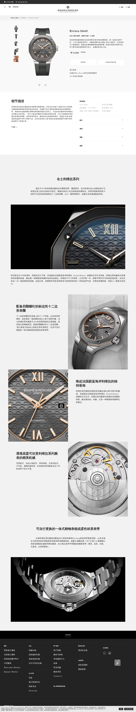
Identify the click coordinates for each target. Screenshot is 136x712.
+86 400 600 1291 (22, 2)
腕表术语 (57, 672)
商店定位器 (83, 650)
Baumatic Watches (11, 672)
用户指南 (57, 650)
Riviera (23, 18)
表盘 (81, 137)
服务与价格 (58, 654)
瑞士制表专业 (34, 682)
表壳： (82, 128)
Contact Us (57, 676)
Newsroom (33, 691)
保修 (55, 663)
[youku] (104, 653)
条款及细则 (83, 665)
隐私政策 (82, 669)
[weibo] (109, 653)
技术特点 (82, 101)
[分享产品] (39, 85)
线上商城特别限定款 (59, 686)
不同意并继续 (128, 709)
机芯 (81, 120)
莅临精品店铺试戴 (111, 62)
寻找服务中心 (59, 659)
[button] (5, 7)
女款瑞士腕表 (9, 654)
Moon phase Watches (12, 667)
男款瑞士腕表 (15, 18)
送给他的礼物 (34, 659)
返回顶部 (68, 635)
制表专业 (32, 686)
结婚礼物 (32, 650)
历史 (30, 678)
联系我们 (83, 62)
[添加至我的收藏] (45, 85)
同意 (121, 709)
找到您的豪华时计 (11, 659)
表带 (81, 146)
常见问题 (57, 667)
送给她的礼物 (34, 654)
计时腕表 (7, 663)
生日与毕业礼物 (35, 663)
